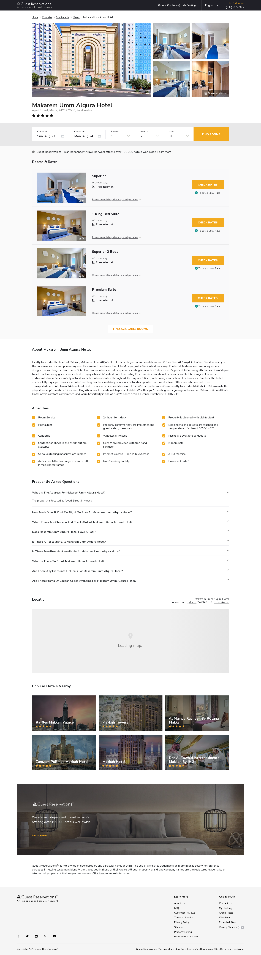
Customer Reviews (184, 912)
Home (35, 17)
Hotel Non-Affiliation (186, 936)
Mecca (76, 17)
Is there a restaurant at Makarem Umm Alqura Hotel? (69, 542)
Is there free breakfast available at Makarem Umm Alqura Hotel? (76, 551)
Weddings (224, 917)
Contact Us (225, 903)
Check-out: (80, 131)
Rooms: (115, 131)
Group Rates (226, 912)
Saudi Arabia (62, 17)
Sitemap (178, 927)
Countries (47, 17)
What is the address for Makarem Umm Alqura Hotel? (68, 493)
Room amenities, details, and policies (115, 199)
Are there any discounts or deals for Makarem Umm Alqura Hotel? (77, 571)
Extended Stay (227, 922)
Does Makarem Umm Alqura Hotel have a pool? (64, 532)
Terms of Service (183, 917)
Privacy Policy (181, 922)
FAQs (177, 908)
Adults (144, 131)
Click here (99, 873)
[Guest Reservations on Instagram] (36, 936)
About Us (179, 903)
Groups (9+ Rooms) (169, 5)
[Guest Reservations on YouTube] (53, 936)
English (209, 5)
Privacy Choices (228, 927)
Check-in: (42, 131)
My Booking (189, 5)
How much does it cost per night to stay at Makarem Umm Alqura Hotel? (82, 512)
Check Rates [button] (208, 185)
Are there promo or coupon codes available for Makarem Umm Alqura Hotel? (84, 581)
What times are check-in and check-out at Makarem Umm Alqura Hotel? (82, 522)
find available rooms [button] (130, 329)
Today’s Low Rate (210, 193)
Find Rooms (211, 134)
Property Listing (183, 932)
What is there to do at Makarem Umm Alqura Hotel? (68, 561)
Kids (172, 131)
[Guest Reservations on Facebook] (20, 936)
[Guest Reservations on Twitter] (27, 936)
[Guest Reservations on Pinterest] (45, 936)
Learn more (164, 152)
